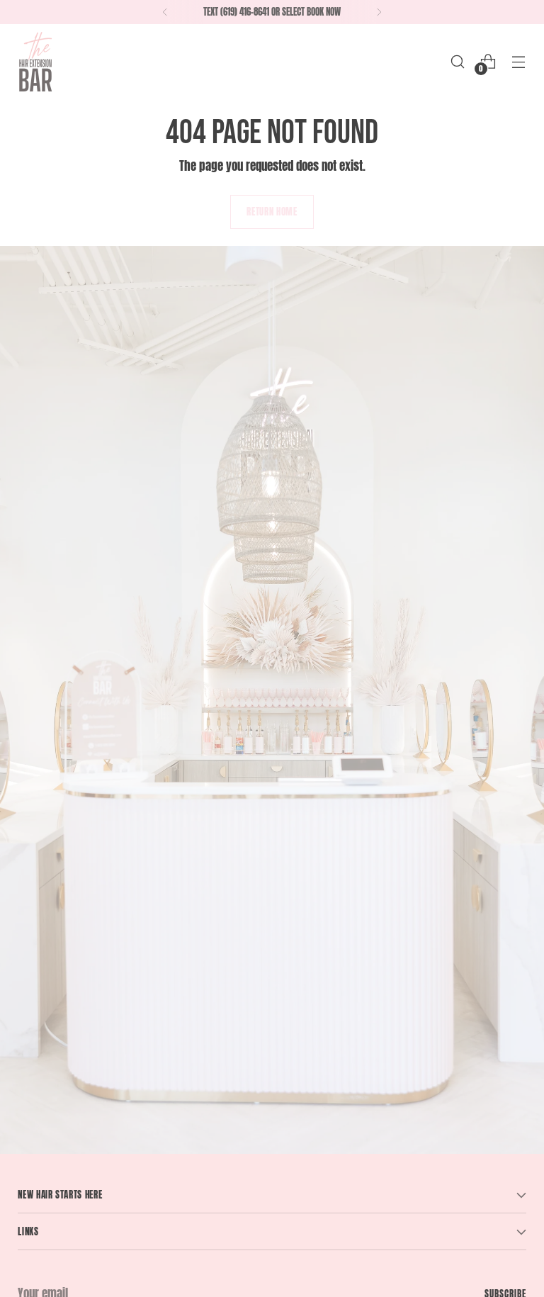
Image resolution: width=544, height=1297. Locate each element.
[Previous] (165, 12)
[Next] (379, 12)
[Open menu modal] (518, 61)
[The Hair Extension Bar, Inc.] (35, 61)
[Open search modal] (457, 61)
